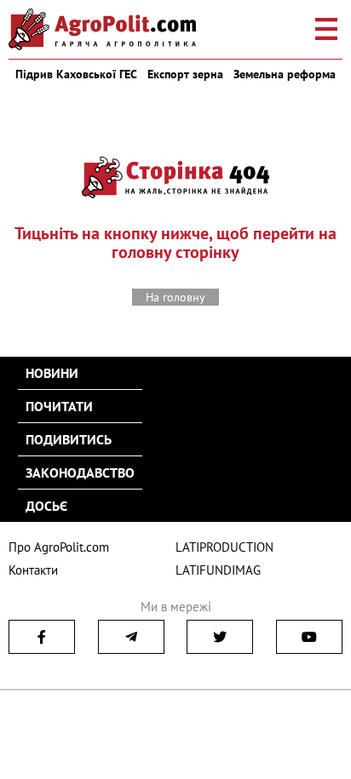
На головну (175, 297)
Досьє (46, 505)
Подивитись (69, 439)
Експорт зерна (185, 74)
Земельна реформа (284, 74)
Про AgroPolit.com (59, 547)
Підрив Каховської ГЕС (76, 74)
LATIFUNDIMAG (218, 570)
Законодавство (80, 472)
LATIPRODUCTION (224, 547)
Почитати (59, 406)
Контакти (33, 570)
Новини (52, 372)
